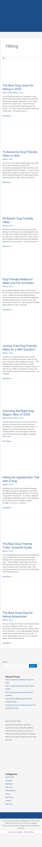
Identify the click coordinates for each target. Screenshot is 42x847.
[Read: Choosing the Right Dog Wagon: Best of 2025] (21, 396)
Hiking (15, 93)
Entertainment (10, 790)
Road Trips (9, 797)
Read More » (7, 116)
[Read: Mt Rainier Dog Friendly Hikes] (21, 202)
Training (8, 801)
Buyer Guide (7, 93)
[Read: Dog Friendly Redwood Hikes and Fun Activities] (21, 264)
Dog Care (8, 787)
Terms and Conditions (15, 832)
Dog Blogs (9, 784)
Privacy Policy (29, 832)
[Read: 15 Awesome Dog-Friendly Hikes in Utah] (21, 135)
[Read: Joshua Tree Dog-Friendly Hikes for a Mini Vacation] (21, 329)
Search (4, 662)
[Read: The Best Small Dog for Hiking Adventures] (21, 596)
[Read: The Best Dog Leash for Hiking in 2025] (21, 69)
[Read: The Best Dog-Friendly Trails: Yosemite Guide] (21, 527)
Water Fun (8, 804)
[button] (21, 29)
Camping (8, 780)
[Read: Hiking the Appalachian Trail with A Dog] (21, 461)
